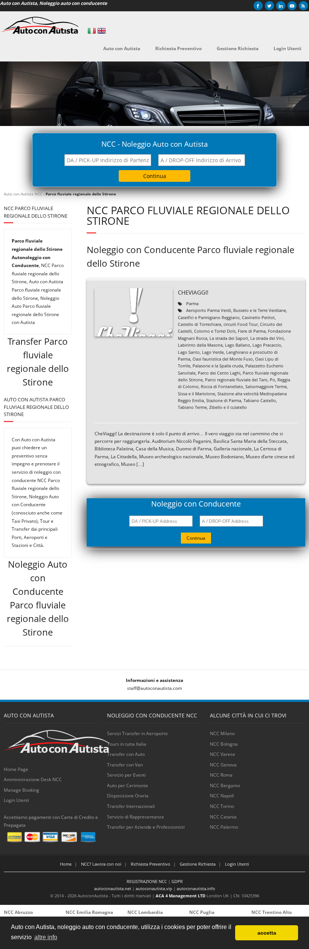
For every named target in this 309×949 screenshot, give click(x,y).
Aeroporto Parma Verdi (208, 310)
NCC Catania (223, 817)
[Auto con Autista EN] (101, 31)
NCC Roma (221, 775)
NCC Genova (223, 765)
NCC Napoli (222, 795)
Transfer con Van (125, 765)
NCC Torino (222, 806)
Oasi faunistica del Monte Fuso (223, 359)
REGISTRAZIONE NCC (147, 881)
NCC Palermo (224, 827)
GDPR (177, 881)
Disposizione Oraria (127, 795)
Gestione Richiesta (198, 864)
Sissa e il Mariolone (196, 393)
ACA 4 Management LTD (180, 895)
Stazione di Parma (223, 400)
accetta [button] (266, 933)
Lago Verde (213, 352)
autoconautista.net (112, 888)
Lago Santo (189, 352)
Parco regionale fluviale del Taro (236, 379)
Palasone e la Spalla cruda (218, 366)
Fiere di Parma (252, 331)
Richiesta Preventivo (150, 864)
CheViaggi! (193, 292)
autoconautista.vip (154, 888)
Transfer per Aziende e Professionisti (146, 827)
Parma (192, 303)
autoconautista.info (196, 888)
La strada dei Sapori (229, 338)
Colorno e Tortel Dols (215, 331)
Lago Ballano (237, 345)
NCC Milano (222, 733)
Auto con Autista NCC (23, 194)
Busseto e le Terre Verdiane (259, 310)
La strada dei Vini (267, 338)
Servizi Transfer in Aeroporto (137, 733)
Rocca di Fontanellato (222, 386)
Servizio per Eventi (126, 775)
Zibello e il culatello (228, 407)
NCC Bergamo (225, 785)
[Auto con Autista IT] (91, 31)
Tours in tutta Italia (126, 744)
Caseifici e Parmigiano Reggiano (209, 317)
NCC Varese (222, 754)
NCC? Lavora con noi (101, 864)
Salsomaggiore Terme (266, 386)
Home (66, 864)
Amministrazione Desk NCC (33, 779)
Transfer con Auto (126, 754)
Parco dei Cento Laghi (219, 373)
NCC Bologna (224, 744)
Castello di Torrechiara (199, 324)
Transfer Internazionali (131, 806)
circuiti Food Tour (240, 324)
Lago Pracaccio (266, 345)
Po (272, 379)
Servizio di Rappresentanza (135, 817)
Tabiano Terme (192, 407)
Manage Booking (21, 790)
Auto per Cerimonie (127, 785)
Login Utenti (16, 800)
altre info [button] (45, 937)
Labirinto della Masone (200, 345)
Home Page (16, 769)
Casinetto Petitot (258, 317)
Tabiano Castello (259, 400)
